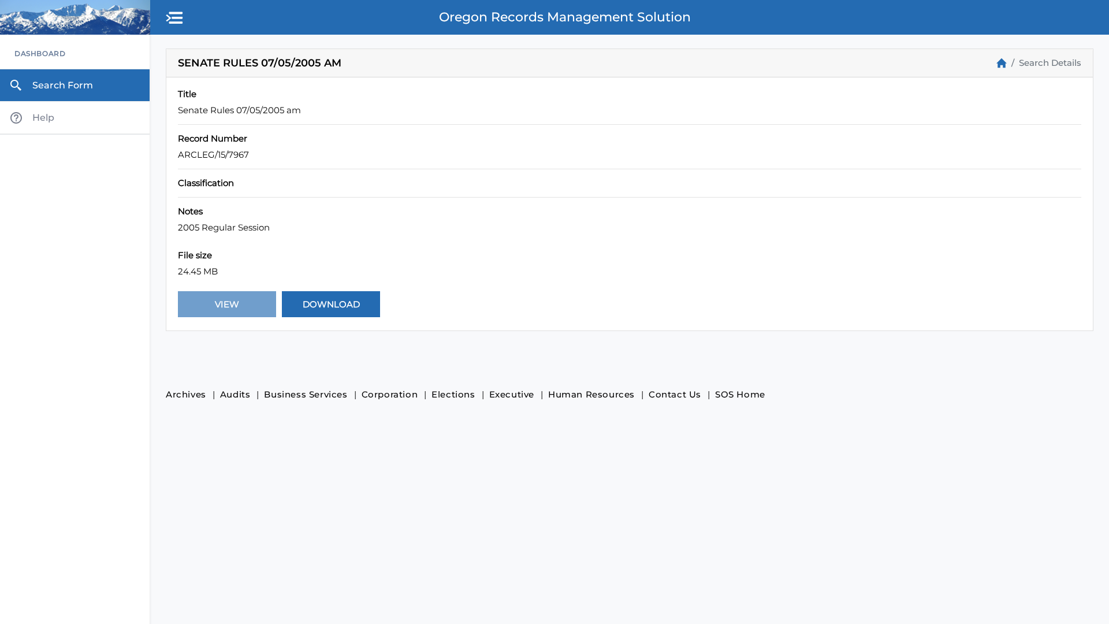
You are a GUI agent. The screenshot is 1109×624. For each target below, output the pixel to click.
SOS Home (740, 394)
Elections (453, 394)
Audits (235, 394)
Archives (186, 394)
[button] (175, 18)
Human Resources (591, 394)
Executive (511, 394)
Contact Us (675, 394)
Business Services (305, 394)
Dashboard (39, 53)
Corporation (390, 394)
